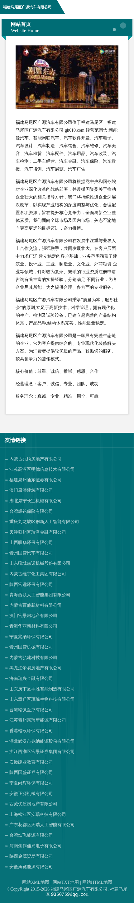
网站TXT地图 (66, 882)
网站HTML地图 (97, 882)
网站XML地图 (35, 882)
